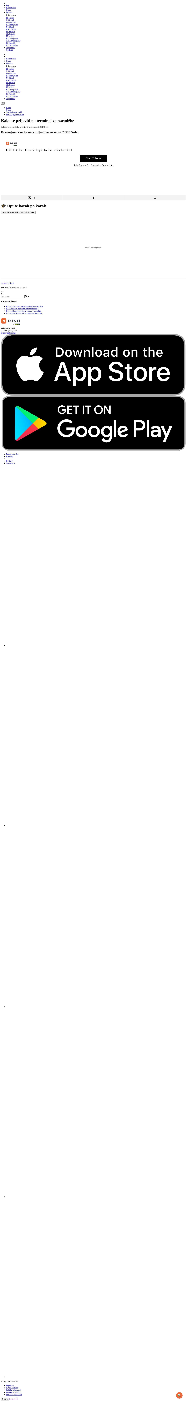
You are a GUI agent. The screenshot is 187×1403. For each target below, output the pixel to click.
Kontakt (9, 456)
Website (9, 12)
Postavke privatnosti (14, 1394)
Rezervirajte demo (8, 333)
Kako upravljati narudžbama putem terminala (24, 313)
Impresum (10, 1385)
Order (8, 10)
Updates (9, 50)
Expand (12, 1399)
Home (8, 108)
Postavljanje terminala (15, 114)
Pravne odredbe (12, 454)
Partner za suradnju (13, 1392)
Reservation (11, 8)
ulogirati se (10, 47)
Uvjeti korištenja (12, 1388)
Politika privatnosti (13, 1390)
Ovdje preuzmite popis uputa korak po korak (18, 212)
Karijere (9, 461)
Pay (7, 5)
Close (4, 1399)
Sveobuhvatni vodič (14, 112)
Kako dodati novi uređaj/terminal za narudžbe (24, 306)
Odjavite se (10, 463)
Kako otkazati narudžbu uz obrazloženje (22, 309)
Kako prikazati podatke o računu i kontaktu (23, 311)
